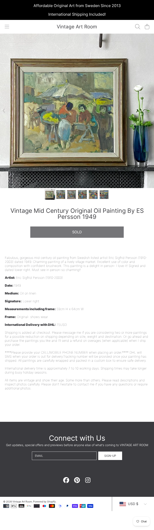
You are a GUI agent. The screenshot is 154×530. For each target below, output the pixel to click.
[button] (7, 26)
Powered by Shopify (44, 501)
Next (150, 111)
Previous (4, 111)
